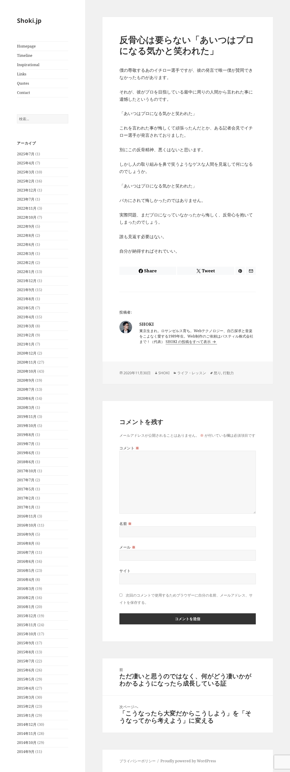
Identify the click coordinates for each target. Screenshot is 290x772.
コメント (129, 448)
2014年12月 (26, 724)
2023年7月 (25, 199)
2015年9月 (25, 642)
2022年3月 (25, 253)
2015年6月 (25, 670)
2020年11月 (26, 362)
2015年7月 (25, 661)
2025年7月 (25, 153)
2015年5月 (25, 679)
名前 (125, 523)
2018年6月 (25, 461)
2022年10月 (26, 217)
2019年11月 (26, 416)
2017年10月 (26, 470)
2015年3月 (25, 697)
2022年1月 (25, 271)
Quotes (23, 83)
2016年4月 (25, 579)
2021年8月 (25, 298)
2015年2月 (25, 706)
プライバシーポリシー (137, 760)
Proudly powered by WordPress (188, 760)
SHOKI (163, 372)
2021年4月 (25, 316)
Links (21, 74)
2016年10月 (26, 525)
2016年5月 (25, 570)
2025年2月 (25, 181)
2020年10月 (26, 371)
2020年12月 (26, 353)
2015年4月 (25, 688)
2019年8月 (25, 434)
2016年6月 (25, 561)
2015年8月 (25, 652)
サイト (125, 570)
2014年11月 (26, 733)
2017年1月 (25, 507)
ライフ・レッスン (191, 372)
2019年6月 (25, 452)
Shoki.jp (29, 20)
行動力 (228, 372)
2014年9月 (25, 751)
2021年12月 (26, 280)
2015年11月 (26, 624)
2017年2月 (25, 498)
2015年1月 (25, 715)
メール (127, 547)
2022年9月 (25, 226)
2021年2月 (25, 335)
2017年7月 (25, 479)
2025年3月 (25, 172)
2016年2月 (25, 597)
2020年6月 (25, 398)
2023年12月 (26, 190)
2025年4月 (25, 163)
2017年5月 (25, 489)
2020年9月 (25, 380)
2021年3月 (25, 326)
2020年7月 (25, 389)
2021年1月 (25, 344)
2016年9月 (25, 534)
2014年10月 (26, 742)
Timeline (24, 55)
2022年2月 (25, 262)
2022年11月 (26, 208)
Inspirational (28, 64)
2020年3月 (25, 407)
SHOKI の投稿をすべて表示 (189, 341)
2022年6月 (25, 244)
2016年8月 (25, 543)
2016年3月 (25, 588)
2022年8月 (25, 235)
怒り (217, 372)
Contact (23, 92)
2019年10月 (26, 425)
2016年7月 (25, 552)
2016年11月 (26, 516)
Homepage (26, 46)
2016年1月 (25, 606)
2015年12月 (26, 615)
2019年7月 (25, 443)
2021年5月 (25, 307)
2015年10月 (26, 633)
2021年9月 (25, 289)
